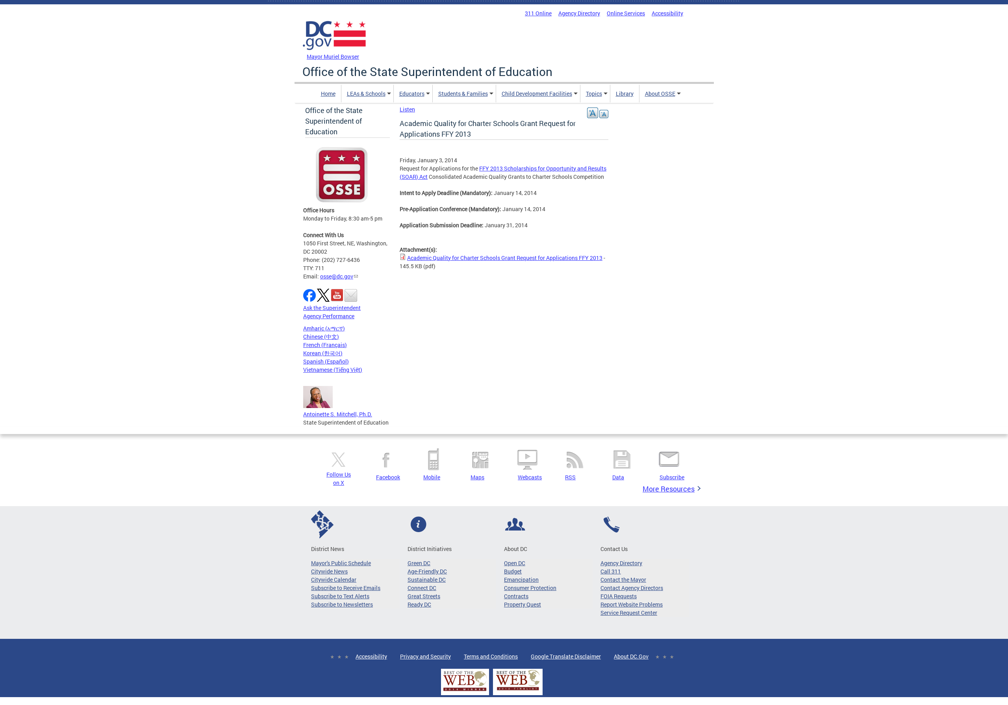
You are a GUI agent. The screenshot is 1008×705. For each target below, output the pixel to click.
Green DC (419, 563)
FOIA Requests (618, 596)
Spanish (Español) (326, 361)
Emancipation (521, 579)
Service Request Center (628, 612)
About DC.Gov (631, 656)
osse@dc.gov (336, 276)
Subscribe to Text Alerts (340, 596)
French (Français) (325, 345)
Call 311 (610, 571)
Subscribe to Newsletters (342, 604)
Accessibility (667, 13)
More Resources (669, 489)
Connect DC (422, 588)
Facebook (388, 477)
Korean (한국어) (323, 353)
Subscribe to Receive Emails (345, 588)
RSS (570, 477)
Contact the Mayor (623, 579)
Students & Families (463, 93)
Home (328, 93)
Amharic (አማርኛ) (324, 328)
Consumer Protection (530, 588)
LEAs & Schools (366, 93)
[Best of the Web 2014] (465, 691)
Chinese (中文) (321, 336)
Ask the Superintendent (332, 308)
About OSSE (660, 93)
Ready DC (419, 604)
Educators (411, 93)
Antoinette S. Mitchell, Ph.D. (337, 414)
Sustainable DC (427, 579)
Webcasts (530, 477)
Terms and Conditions (491, 656)
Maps (477, 477)
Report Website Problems (631, 604)
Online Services (626, 13)
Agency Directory (579, 13)
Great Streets (424, 596)
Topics (594, 93)
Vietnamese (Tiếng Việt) (332, 369)
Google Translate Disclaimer (566, 656)
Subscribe (672, 477)
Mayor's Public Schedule (341, 563)
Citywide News (329, 571)
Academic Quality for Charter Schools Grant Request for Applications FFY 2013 (504, 258)
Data (618, 477)
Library (625, 93)
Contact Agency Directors (631, 588)
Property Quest (522, 604)
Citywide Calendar (333, 579)
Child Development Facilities (537, 93)
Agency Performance (328, 316)
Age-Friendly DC (427, 571)
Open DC (514, 563)
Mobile (431, 477)
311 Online (538, 13)
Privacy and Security (425, 656)
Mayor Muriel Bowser (333, 56)
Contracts (516, 596)
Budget (513, 571)
